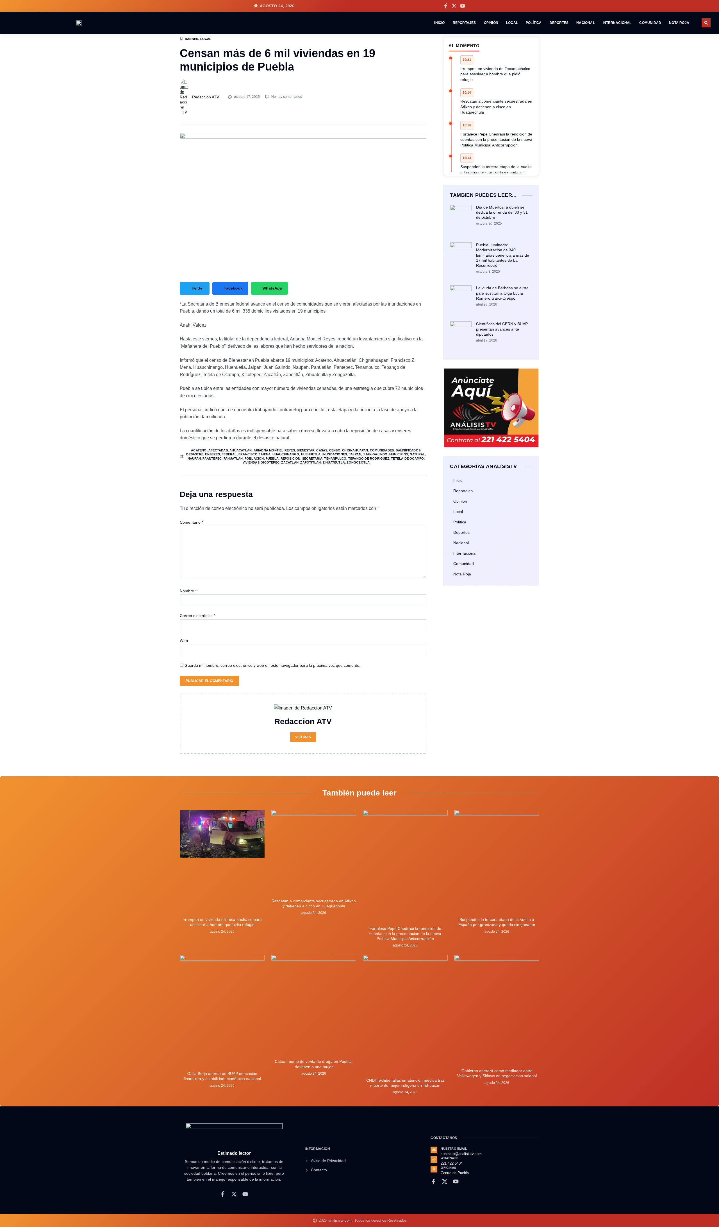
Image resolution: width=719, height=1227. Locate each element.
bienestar (306, 450)
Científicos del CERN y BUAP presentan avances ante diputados (502, 329)
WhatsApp (272, 288)
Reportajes (464, 23)
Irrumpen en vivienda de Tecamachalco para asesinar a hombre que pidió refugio (495, 74)
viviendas (251, 462)
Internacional (617, 23)
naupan (194, 458)
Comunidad (650, 23)
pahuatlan (233, 458)
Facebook (233, 288)
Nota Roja (679, 23)
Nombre (188, 591)
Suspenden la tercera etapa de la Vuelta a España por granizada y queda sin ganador (496, 172)
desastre (194, 454)
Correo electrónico (197, 615)
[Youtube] (462, 5)
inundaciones (334, 454)
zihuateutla (334, 462)
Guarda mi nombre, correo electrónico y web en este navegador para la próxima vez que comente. (272, 665)
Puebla (272, 458)
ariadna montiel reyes (274, 450)
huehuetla (311, 454)
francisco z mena (254, 454)
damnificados (408, 450)
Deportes (559, 23)
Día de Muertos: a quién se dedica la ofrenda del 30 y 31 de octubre (502, 212)
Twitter (197, 288)
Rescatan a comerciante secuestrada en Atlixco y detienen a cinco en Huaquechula (496, 106)
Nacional (585, 23)
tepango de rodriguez (368, 458)
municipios (398, 454)
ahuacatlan (240, 450)
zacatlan (290, 462)
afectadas (218, 450)
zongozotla (358, 462)
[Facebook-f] (445, 5)
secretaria (312, 458)
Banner (191, 38)
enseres (212, 454)
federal (229, 454)
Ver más (303, 737)
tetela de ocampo (407, 458)
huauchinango (285, 454)
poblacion (254, 458)
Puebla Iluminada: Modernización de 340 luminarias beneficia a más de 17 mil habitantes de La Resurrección (502, 255)
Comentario (191, 522)
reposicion (291, 458)
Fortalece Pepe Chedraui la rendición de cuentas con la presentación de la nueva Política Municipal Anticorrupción (496, 139)
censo (334, 450)
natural (417, 454)
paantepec (212, 458)
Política (534, 23)
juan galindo (375, 454)
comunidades (382, 450)
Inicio (439, 23)
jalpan (355, 454)
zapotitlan (310, 462)
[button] (706, 22)
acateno (198, 450)
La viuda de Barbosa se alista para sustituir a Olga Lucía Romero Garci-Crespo (502, 293)
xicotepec (270, 462)
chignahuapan (355, 450)
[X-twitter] (454, 5)
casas (321, 450)
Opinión (491, 23)
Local (512, 23)
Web (184, 640)
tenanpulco (335, 458)
